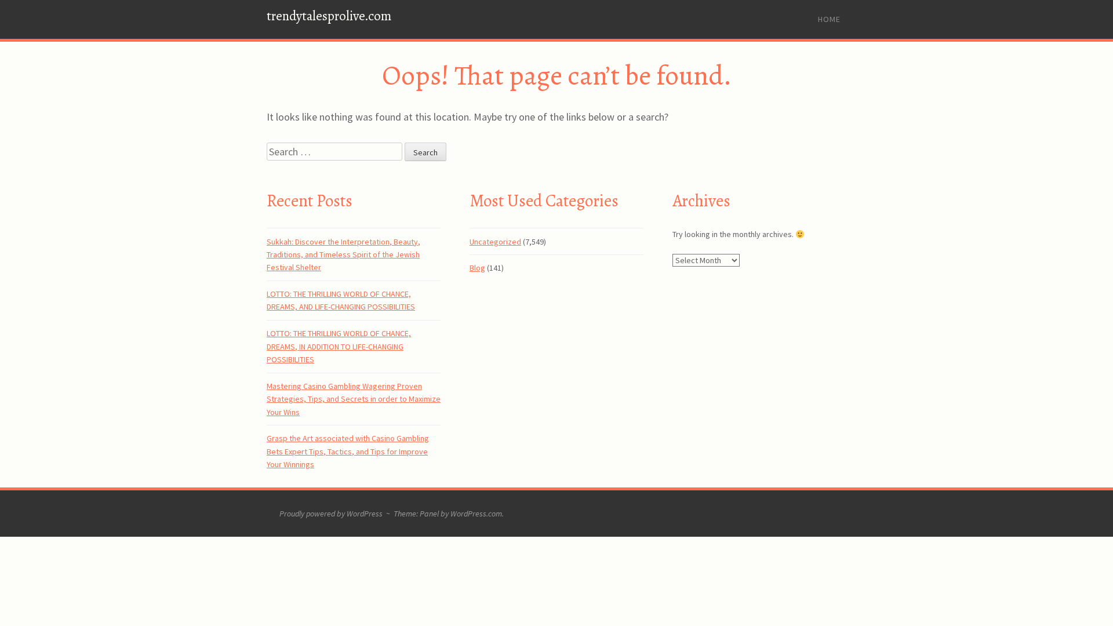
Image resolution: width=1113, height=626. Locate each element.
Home (829, 19)
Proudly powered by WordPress (331, 513)
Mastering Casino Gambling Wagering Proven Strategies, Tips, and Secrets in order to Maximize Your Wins (354, 399)
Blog (477, 268)
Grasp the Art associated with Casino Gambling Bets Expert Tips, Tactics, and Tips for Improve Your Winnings (348, 451)
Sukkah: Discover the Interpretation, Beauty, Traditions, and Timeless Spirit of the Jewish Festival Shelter (343, 254)
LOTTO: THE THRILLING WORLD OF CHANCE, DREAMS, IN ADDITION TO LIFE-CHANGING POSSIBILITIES (339, 346)
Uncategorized (495, 241)
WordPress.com (476, 513)
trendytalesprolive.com (329, 16)
